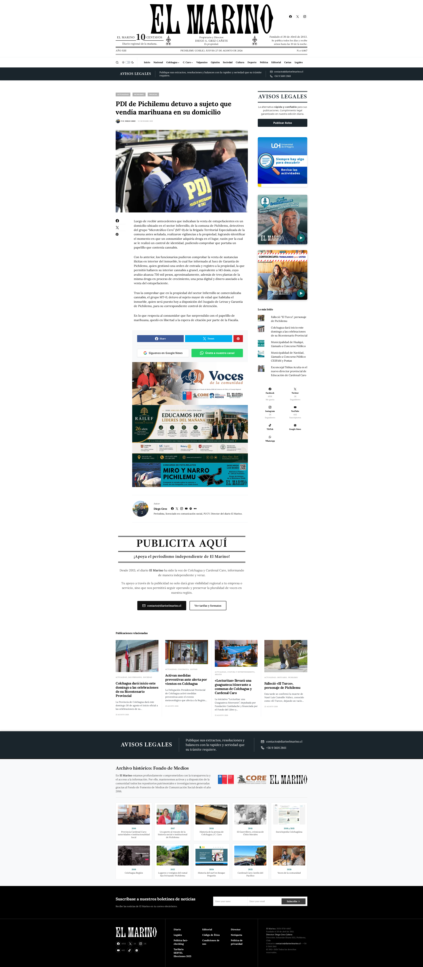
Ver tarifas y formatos (207, 605)
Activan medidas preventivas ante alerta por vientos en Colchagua (186, 679)
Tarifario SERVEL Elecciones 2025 (182, 953)
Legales (178, 934)
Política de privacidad (237, 942)
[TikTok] (129, 950)
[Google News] (136, 950)
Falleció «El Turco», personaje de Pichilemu (282, 685)
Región (218, 674)
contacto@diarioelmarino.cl (164, 605)
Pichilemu (139, 94)
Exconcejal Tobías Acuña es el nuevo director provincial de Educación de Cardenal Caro (289, 371)
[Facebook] (290, 16)
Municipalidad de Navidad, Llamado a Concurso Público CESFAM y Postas (288, 356)
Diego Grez (160, 508)
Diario (177, 929)
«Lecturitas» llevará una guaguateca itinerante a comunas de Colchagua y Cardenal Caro (233, 686)
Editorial (207, 929)
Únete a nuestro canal (219, 353)
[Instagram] (304, 16)
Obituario (282, 677)
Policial (153, 94)
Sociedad (147, 677)
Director (236, 929)
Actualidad (123, 94)
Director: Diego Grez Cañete (279, 934)
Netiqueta (236, 934)
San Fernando (135, 677)
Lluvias (193, 669)
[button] (117, 62)
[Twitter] (297, 16)
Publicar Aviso (282, 123)
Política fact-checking (181, 942)
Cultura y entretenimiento (240, 672)
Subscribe (292, 901)
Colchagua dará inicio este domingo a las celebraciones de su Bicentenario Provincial (289, 331)
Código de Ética (211, 934)
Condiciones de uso (210, 942)
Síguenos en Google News (166, 353)
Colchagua (183, 669)
